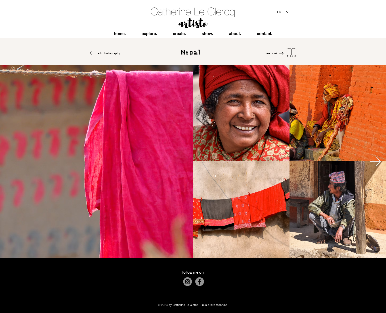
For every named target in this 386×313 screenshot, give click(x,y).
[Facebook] (199, 281)
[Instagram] (187, 281)
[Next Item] (375, 161)
